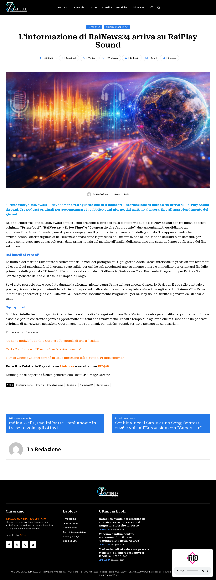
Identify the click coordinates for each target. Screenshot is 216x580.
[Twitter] (25, 544)
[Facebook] (9, 544)
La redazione (100, 194)
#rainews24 (86, 385)
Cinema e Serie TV (117, 27)
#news (40, 385)
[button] (158, 7)
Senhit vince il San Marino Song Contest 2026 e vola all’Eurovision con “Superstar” (158, 425)
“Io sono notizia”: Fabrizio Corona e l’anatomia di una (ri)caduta (52, 340)
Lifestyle (94, 27)
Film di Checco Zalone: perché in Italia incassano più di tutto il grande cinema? (65, 358)
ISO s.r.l (23, 535)
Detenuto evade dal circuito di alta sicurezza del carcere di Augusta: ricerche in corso (122, 522)
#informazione (24, 385)
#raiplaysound (55, 385)
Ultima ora (104, 529)
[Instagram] (17, 544)
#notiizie (71, 385)
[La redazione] (89, 194)
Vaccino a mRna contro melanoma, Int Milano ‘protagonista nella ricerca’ (119, 537)
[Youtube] (33, 544)
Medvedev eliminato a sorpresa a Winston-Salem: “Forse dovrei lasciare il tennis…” (124, 553)
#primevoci (102, 385)
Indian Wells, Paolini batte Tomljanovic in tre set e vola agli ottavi (52, 425)
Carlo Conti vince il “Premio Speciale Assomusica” (43, 349)
